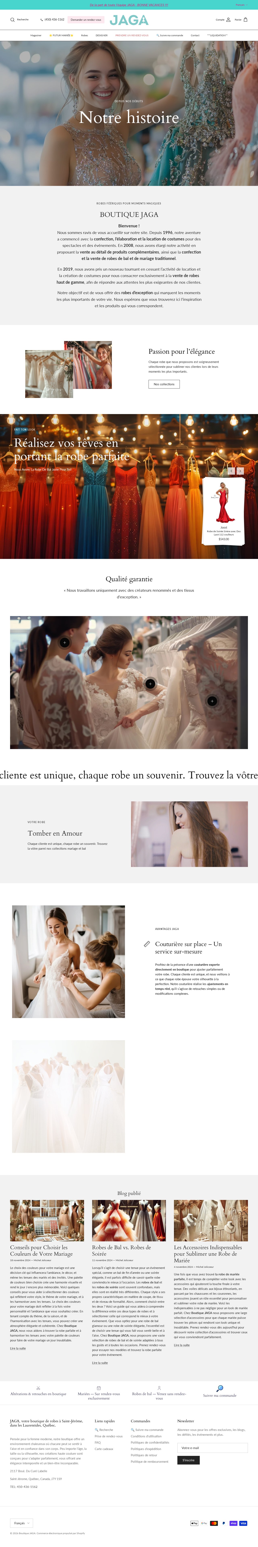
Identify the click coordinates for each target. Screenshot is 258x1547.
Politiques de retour (144, 1455)
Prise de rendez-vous (109, 1436)
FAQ (98, 1442)
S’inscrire (189, 1460)
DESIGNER (102, 35)
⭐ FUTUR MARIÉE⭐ (61, 35)
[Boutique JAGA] (129, 20)
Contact (195, 35)
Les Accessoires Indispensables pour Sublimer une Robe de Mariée (208, 1254)
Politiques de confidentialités (150, 1442)
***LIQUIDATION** (217, 35)
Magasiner (35, 35)
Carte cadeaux (104, 1449)
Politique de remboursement (149, 1461)
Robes (84, 35)
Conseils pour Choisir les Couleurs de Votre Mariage (41, 1251)
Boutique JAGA (27, 1533)
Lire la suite (18, 1348)
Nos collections (164, 384)
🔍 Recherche (104, 1430)
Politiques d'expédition (146, 1449)
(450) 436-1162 (54, 19)
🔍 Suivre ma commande (169, 35)
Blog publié (129, 1193)
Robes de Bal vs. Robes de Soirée (121, 1251)
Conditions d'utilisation (146, 1436)
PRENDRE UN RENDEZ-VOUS (132, 35)
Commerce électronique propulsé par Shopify (61, 1533)
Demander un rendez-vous (86, 19)
